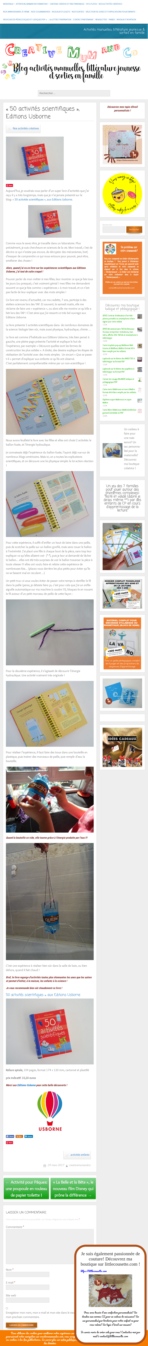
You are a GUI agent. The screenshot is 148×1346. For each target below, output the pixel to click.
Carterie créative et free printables (67, 4)
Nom (9, 1269)
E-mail (10, 1282)
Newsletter (101, 19)
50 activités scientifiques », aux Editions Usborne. (44, 199)
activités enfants (79, 1154)
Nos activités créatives (110, 4)
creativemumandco (79, 1165)
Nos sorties (78, 11)
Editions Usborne (26, 1085)
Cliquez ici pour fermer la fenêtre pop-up (110, 1336)
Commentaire (15, 1227)
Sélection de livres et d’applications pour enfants (110, 11)
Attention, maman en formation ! (32, 4)
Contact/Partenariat (83, 19)
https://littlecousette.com (94, 1271)
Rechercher (107, 224)
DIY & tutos (91, 4)
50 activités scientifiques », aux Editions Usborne (43, 995)
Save (10, 185)
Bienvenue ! (8, 4)
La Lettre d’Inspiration (60, 19)
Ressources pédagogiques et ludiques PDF (24, 19)
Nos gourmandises (40, 11)
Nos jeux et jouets (61, 11)
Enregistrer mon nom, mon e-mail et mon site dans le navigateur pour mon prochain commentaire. (47, 1315)
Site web (11, 1295)
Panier (112, 19)
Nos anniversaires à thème (16, 11)
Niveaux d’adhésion (126, 19)
